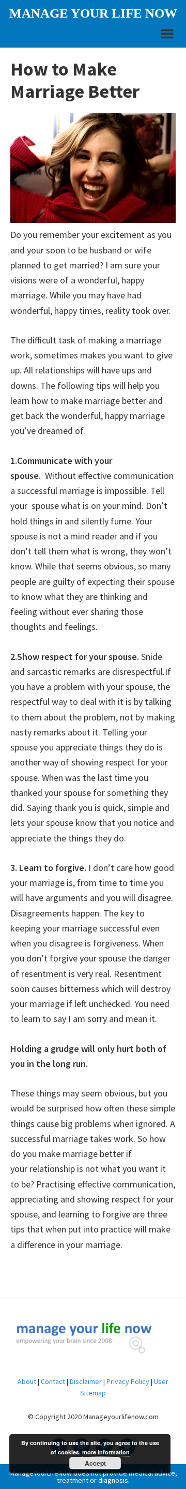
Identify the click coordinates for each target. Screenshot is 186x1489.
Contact (53, 1381)
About (27, 1381)
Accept (95, 1463)
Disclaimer (86, 1381)
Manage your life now (93, 13)
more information (106, 1452)
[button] (166, 38)
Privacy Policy (127, 1381)
